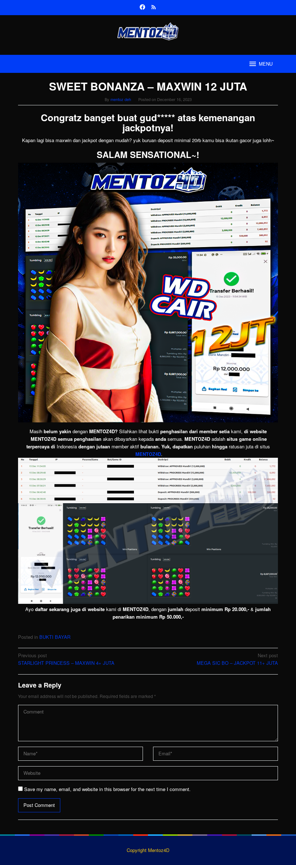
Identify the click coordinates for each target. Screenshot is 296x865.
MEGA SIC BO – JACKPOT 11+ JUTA (237, 659)
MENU (266, 63)
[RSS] (153, 7)
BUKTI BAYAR (54, 636)
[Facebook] (142, 7)
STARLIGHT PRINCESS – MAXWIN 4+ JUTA (66, 659)
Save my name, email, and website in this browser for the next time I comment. (107, 789)
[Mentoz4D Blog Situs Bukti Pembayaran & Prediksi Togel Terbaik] (147, 30)
